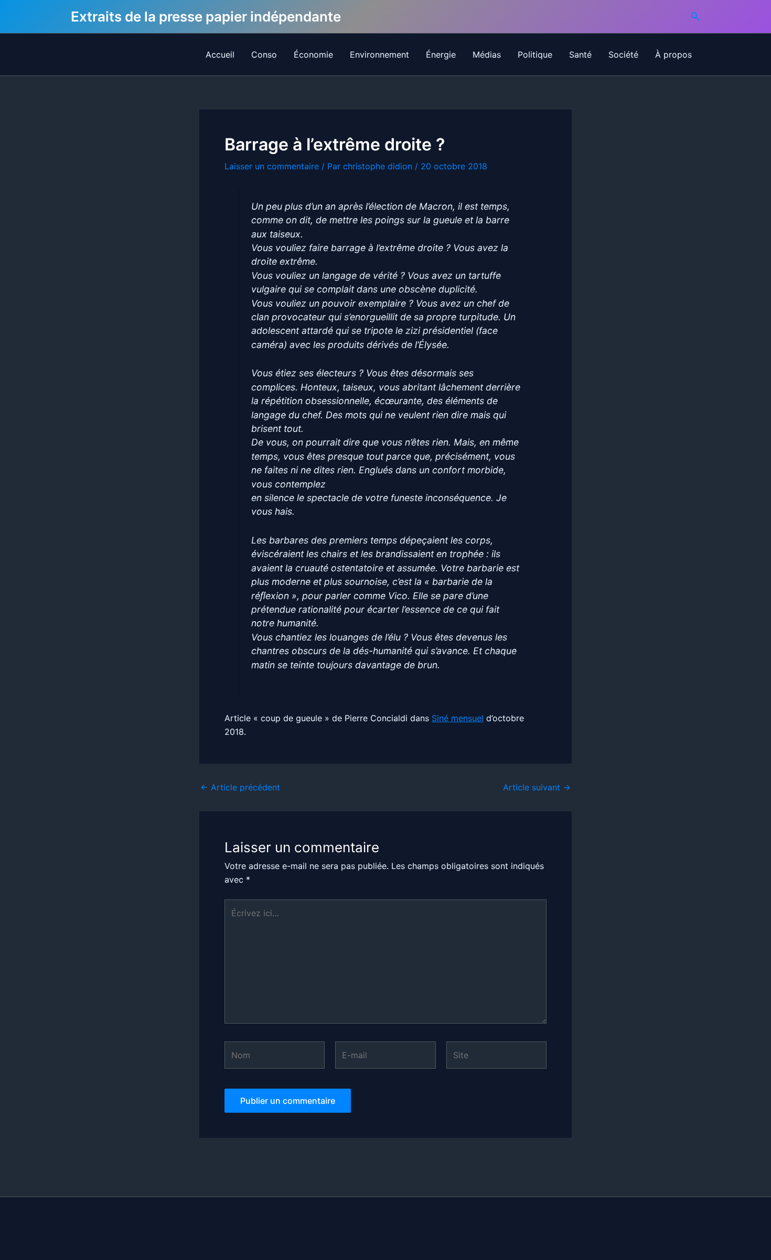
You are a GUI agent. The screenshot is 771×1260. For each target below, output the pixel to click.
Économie (313, 54)
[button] (695, 16)
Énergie (441, 54)
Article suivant (537, 787)
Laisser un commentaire (271, 166)
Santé (580, 54)
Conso (264, 54)
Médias (487, 54)
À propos (673, 54)
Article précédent (240, 787)
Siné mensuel (458, 718)
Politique (535, 54)
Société (623, 54)
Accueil (220, 54)
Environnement (379, 54)
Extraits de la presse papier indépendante (206, 16)
